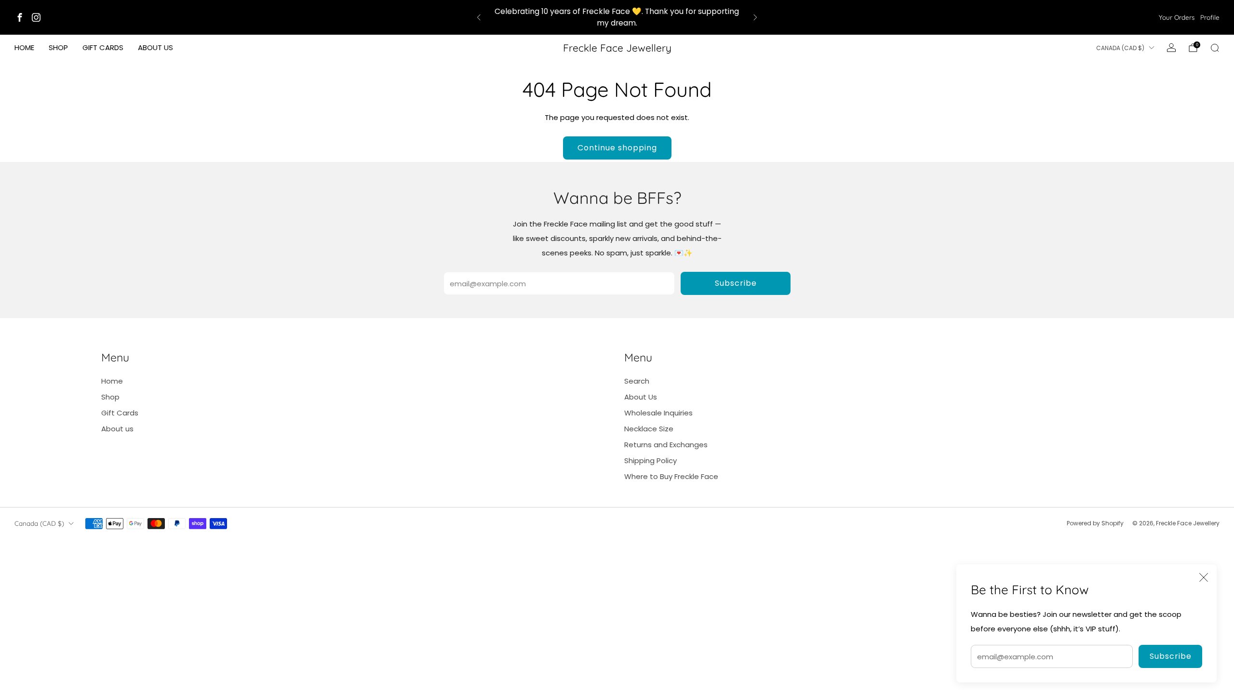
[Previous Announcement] (478, 17)
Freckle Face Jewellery (617, 47)
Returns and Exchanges (666, 445)
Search (636, 381)
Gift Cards (102, 47)
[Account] (1171, 48)
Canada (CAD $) (1120, 48)
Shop (58, 47)
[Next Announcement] (755, 17)
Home (24, 47)
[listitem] (617, 17)
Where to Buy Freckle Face (671, 476)
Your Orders (1176, 17)
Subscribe (1171, 656)
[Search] (1215, 48)
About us (155, 47)
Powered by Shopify (1095, 523)
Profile (1210, 17)
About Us (640, 397)
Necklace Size (648, 429)
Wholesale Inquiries (658, 413)
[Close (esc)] (1204, 577)
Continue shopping (617, 147)
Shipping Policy (650, 460)
